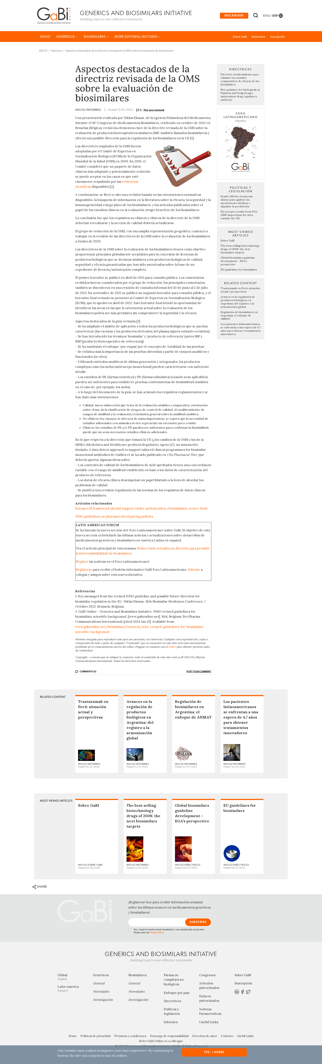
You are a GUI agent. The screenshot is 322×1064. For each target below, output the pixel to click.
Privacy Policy (156, 932)
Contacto (227, 1036)
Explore (82, 561)
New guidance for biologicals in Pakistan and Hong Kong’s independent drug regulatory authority (240, 94)
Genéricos (65, 36)
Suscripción (277, 37)
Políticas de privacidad (95, 1036)
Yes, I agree (214, 1052)
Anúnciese (258, 37)
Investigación (103, 1000)
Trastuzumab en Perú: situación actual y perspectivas (240, 290)
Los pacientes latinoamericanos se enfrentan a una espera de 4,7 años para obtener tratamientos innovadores (241, 329)
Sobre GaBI (240, 37)
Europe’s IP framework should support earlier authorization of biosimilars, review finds (141, 508)
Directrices (172, 1001)
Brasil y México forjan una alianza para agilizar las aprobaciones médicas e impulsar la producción (237, 201)
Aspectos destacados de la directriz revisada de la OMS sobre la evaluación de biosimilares (119, 50)
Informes (56, 50)
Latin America (68, 988)
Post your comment (154, 110)
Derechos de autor (204, 1036)
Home (73, 1036)
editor (172, 646)
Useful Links (208, 1022)
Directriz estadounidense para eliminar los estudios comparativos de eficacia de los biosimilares (240, 79)
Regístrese (84, 570)
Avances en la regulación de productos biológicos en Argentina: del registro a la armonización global (238, 302)
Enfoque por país (176, 993)
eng (266, 15)
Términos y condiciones (130, 1036)
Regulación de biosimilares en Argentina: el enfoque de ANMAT (239, 315)
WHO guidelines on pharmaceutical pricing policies (114, 516)
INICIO (45, 36)
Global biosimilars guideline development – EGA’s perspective (238, 261)
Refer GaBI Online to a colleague (161, 1041)
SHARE (41, 886)
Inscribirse (234, 15)
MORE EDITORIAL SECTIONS (136, 36)
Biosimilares (95, 36)
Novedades (101, 991)
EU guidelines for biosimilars (239, 269)
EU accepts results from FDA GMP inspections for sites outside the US (239, 215)
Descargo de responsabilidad (169, 1036)
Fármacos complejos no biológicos (174, 979)
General (99, 983)
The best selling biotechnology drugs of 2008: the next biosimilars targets (240, 249)
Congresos (207, 975)
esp (275, 15)
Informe (194, 570)
